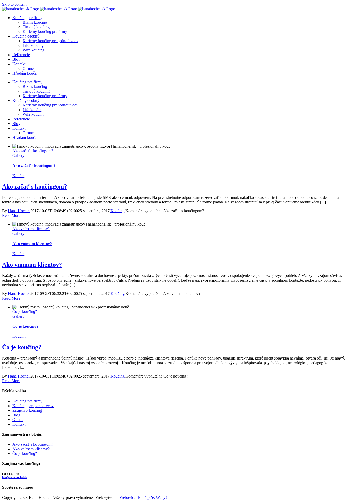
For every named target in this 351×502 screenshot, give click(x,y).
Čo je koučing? (24, 311)
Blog (16, 415)
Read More (11, 215)
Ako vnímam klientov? (31, 229)
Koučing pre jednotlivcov (33, 406)
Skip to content (14, 4)
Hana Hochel (19, 211)
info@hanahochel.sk (14, 477)
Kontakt (18, 424)
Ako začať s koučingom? (32, 151)
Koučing (19, 176)
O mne (17, 419)
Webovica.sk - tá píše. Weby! (143, 497)
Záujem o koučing (27, 410)
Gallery (18, 155)
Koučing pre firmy (27, 401)
